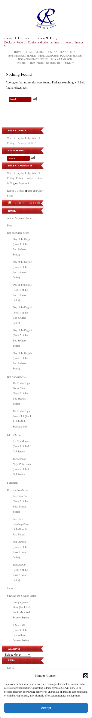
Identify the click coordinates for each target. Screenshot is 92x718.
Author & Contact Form (19, 218)
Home (18, 52)
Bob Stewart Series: (22, 56)
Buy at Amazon (61, 59)
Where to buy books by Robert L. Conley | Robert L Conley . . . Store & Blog (25, 178)
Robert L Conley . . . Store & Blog (30, 38)
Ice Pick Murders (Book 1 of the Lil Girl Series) (22, 446)
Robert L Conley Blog (28, 203)
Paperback (24, 183)
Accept (46, 708)
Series (10, 588)
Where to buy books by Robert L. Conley (45, 63)
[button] (85, 675)
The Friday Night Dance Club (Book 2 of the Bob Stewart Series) (21, 393)
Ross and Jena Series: (61, 52)
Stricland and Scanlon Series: (60, 56)
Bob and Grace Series (33, 59)
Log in (10, 667)
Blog (9, 225)
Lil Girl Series (34, 52)
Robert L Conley (15, 190)
